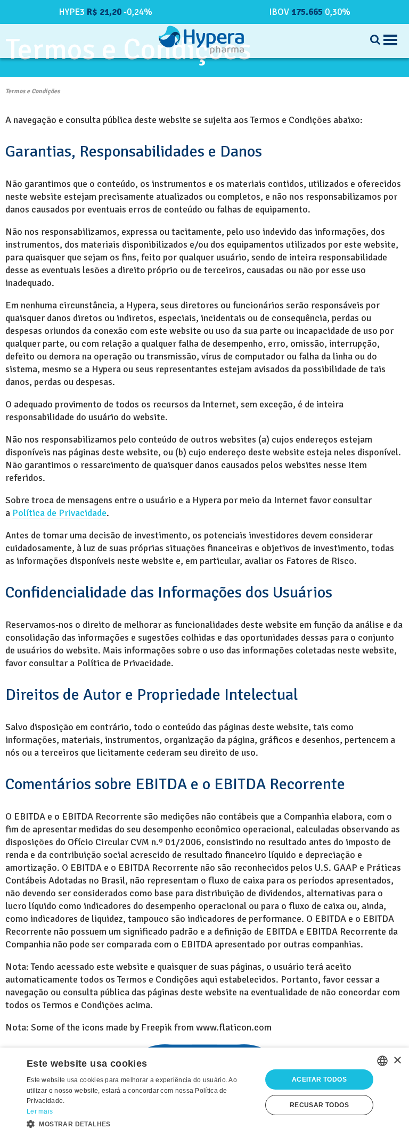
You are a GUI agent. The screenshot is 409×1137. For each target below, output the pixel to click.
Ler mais (40, 1111)
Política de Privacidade (59, 513)
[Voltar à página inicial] (201, 39)
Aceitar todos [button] (319, 1079)
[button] (141, 1123)
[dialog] (204, 1092)
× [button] (397, 1061)
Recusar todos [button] (319, 1105)
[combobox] (382, 1061)
